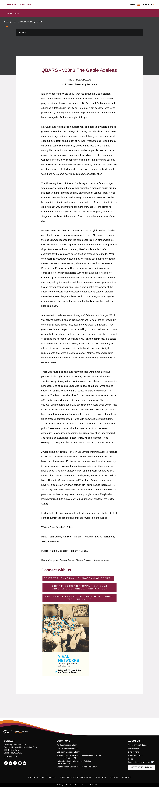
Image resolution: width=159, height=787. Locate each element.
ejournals (12, 22)
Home (5, 22)
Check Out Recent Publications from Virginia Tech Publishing (79, 598)
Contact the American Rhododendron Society (78, 578)
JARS (20, 22)
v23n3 (25, 22)
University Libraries (13, 13)
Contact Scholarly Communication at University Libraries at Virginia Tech (80, 587)
